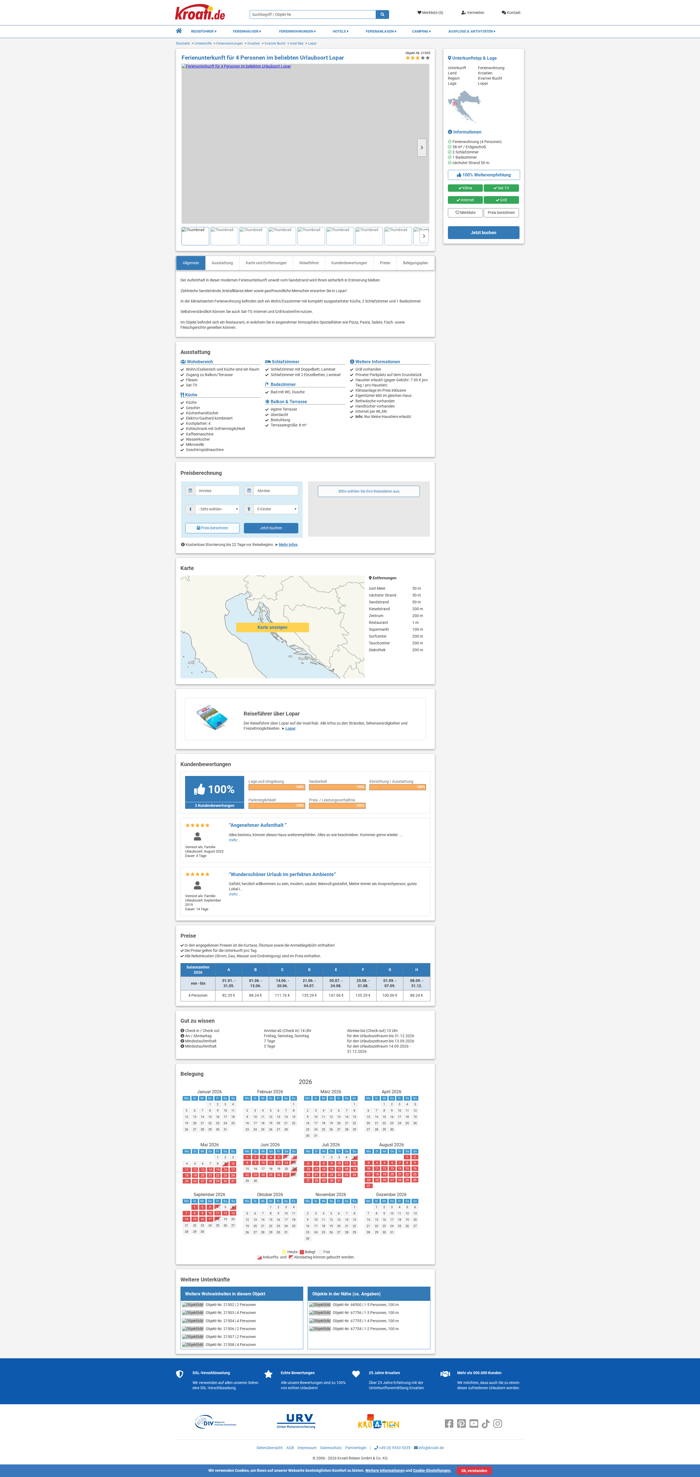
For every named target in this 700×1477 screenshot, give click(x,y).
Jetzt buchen (271, 528)
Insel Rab (297, 43)
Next (422, 148)
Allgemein (191, 263)
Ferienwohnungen (229, 43)
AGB (290, 1448)
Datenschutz (331, 1448)
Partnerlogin (355, 1448)
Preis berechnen (214, 528)
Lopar (312, 43)
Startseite (183, 43)
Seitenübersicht (269, 1448)
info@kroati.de (431, 1448)
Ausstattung (222, 263)
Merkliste (466, 211)
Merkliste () (432, 12)
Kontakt (513, 12)
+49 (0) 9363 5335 (394, 1448)
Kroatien (253, 43)
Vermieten (475, 12)
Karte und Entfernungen (266, 263)
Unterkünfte (203, 43)
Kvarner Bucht (275, 43)
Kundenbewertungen (349, 263)
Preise (385, 263)
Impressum (307, 1448)
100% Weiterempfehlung (486, 175)
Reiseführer (309, 263)
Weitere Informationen (385, 1470)
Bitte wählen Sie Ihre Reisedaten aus (369, 491)
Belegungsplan (415, 263)
